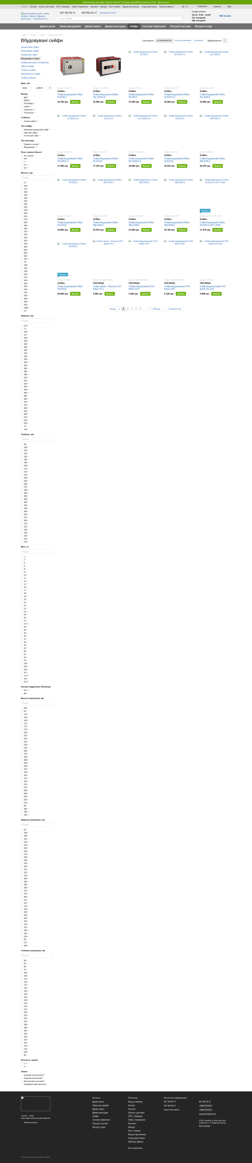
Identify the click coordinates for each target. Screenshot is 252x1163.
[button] (250, 2)
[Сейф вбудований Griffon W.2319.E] (108, 130)
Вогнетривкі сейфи (30, 51)
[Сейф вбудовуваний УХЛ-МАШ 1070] (144, 258)
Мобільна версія (31, 1123)
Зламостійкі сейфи (30, 47)
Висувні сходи (203, 26)
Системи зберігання (154, 26)
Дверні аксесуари (115, 26)
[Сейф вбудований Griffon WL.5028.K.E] (144, 130)
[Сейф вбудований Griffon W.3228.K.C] (73, 130)
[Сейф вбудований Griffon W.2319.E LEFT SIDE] (215, 194)
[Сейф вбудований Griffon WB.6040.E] (179, 194)
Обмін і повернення (80, 7)
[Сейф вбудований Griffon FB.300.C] (144, 66)
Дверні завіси (93, 26)
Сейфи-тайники (28, 77)
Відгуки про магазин (131, 7)
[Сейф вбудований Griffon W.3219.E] (179, 130)
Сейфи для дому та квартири (35, 62)
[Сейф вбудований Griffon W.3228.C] (73, 66)
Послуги (33, 7)
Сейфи (134, 26)
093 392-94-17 (89, 13)
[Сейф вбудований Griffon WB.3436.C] (108, 194)
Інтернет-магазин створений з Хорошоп (35, 1157)
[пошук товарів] (180, 18)
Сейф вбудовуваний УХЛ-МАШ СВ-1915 (213, 287)
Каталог (24, 7)
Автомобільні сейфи (30, 74)
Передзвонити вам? (108, 13)
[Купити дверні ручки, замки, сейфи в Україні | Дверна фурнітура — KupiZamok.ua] (35, 1104)
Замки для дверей (70, 26)
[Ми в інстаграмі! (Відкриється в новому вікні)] (177, 6)
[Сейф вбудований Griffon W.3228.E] (73, 194)
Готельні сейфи (28, 70)
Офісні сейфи (27, 66)
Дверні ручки (47, 26)
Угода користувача (149, 7)
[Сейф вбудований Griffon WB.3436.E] (144, 194)
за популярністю (164, 40)
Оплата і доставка (46, 7)
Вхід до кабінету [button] (135, 1102)
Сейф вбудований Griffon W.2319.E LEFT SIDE (212, 223)
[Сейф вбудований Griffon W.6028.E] (73, 258)
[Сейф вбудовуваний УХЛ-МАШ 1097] (179, 258)
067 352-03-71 (67, 13)
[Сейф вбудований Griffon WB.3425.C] (215, 130)
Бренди (103, 7)
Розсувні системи (180, 26)
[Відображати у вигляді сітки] (225, 40)
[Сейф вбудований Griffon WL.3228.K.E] (108, 66)
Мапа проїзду (204, 1126)
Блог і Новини (114, 7)
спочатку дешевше (183, 40)
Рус (187, 6)
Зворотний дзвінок (171, 1110)
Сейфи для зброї (29, 55)
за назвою (198, 40)
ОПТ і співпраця (63, 7)
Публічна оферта (166, 7)
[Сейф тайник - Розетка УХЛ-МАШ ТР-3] (108, 258)
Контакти (94, 7)
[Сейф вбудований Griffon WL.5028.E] (215, 66)
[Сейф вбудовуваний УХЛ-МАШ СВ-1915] (215, 258)
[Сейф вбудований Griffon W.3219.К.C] (179, 66)
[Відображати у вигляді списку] (229, 40)
